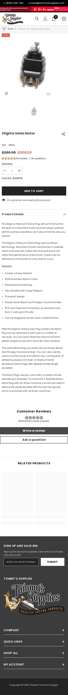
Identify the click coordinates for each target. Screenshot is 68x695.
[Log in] (45, 19)
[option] (34, 65)
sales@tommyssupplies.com (47, 3)
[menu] (64, 19)
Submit (52, 562)
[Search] (37, 19)
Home (10, 29)
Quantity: (7, 163)
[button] (9, 158)
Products (22, 29)
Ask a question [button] (34, 440)
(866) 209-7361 (14, 3)
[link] (17, 517)
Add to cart (34, 191)
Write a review (34, 431)
